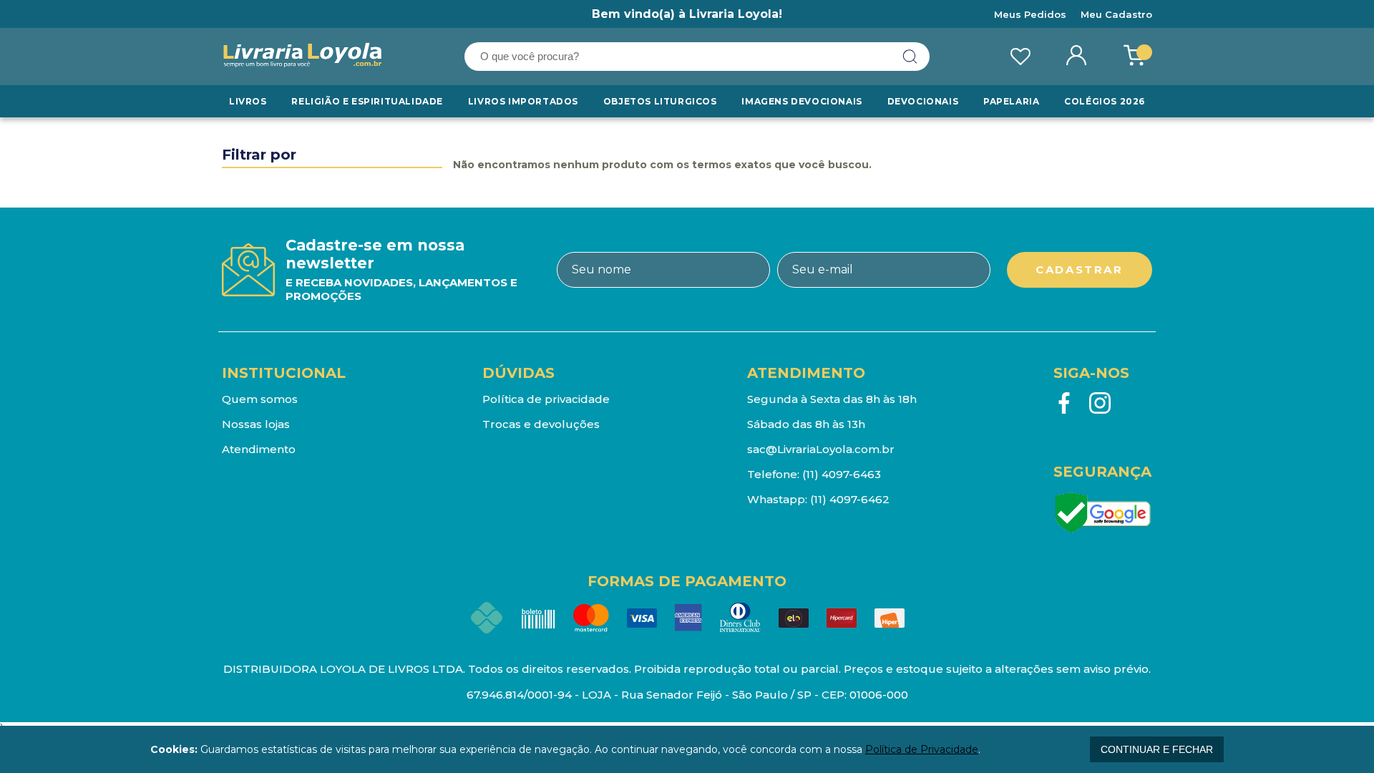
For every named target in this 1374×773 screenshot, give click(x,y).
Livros (248, 101)
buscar (910, 56)
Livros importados (523, 101)
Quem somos (260, 399)
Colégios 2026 (1104, 101)
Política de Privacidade (921, 749)
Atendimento (259, 449)
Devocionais (923, 101)
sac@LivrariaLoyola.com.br (821, 449)
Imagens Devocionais (801, 101)
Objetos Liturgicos (660, 101)
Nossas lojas (256, 424)
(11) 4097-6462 (850, 499)
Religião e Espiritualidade (367, 101)
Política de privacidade (546, 399)
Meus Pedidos (1030, 14)
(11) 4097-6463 (841, 474)
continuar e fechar (1157, 749)
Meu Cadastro (1116, 14)
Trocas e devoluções (541, 424)
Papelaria (1011, 101)
